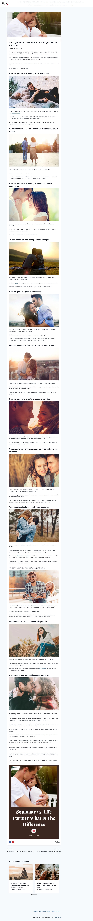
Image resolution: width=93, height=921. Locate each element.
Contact (57, 911)
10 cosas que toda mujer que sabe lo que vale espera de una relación (49, 850)
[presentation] (21, 872)
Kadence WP (58, 917)
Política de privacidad (44, 911)
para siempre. (42, 668)
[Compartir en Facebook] (10, 842)
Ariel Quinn (13, 48)
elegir (16, 283)
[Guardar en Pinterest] (13, 842)
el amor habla (12, 40)
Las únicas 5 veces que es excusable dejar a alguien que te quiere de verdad (20, 885)
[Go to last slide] (11, 878)
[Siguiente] (57, 878)
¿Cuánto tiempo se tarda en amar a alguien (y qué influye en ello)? (47, 885)
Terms (52, 911)
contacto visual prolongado (22, 555)
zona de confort (16, 113)
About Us (36, 911)
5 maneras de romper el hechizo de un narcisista (19, 850)
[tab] (31, 894)
